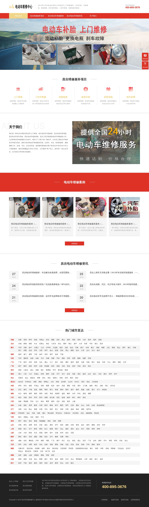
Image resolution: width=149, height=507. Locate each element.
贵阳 (19, 370)
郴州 (68, 393)
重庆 (12, 347)
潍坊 (51, 425)
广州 (19, 362)
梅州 (77, 362)
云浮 (124, 362)
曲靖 (25, 459)
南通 (46, 397)
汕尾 (82, 362)
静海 (93, 444)
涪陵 (25, 347)
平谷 (90, 343)
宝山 (61, 429)
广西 (12, 366)
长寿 (87, 347)
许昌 (73, 385)
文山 (72, 459)
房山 (59, 343)
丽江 (46, 459)
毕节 (54, 370)
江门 (51, 362)
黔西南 (48, 370)
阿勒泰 (113, 448)
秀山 (67, 350)
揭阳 (119, 362)
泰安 (61, 425)
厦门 (25, 354)
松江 (82, 429)
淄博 (30, 425)
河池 (78, 366)
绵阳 (47, 440)
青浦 (87, 429)
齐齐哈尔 (28, 382)
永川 (93, 350)
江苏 (12, 397)
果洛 (49, 421)
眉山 (78, 440)
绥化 (88, 382)
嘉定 (67, 429)
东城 (19, 343)
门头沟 (53, 343)
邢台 (43, 378)
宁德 (61, 354)
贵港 (58, 366)
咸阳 (35, 436)
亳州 (89, 339)
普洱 (51, 459)
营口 (56, 409)
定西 (73, 358)
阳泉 (30, 433)
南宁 (19, 366)
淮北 (47, 339)
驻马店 (112, 385)
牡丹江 (77, 382)
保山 (35, 459)
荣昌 (113, 347)
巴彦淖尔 (67, 413)
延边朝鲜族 (100, 405)
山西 (12, 433)
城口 (129, 347)
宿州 (78, 339)
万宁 (58, 374)
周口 (106, 385)
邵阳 (40, 393)
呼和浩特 (21, 413)
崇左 (89, 366)
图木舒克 (28, 451)
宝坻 (77, 444)
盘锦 (72, 409)
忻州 (61, 433)
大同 (25, 433)
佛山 (46, 362)
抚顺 (35, 409)
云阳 (40, 350)
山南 (30, 455)
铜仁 (42, 370)
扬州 (68, 397)
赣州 (52, 401)
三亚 (25, 374)
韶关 (25, 362)
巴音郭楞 (63, 448)
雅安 (99, 440)
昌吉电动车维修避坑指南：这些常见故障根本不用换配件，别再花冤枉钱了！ (47, 295)
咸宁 (72, 389)
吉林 (12, 405)
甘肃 (12, 358)
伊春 (57, 382)
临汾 (67, 433)
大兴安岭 (95, 382)
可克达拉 (121, 448)
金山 (77, 429)
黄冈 (67, 389)
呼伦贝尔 (59, 413)
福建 (12, 354)
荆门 (51, 389)
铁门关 (47, 451)
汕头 (40, 362)
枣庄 (35, 425)
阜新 (61, 409)
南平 (51, 354)
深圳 (30, 362)
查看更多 (74, 243)
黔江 (82, 347)
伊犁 (101, 448)
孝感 (56, 389)
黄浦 (19, 429)
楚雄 (61, 459)
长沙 (19, 393)
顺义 (70, 343)
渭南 (40, 436)
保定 (49, 378)
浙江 (12, 463)
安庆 (58, 339)
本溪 (40, 409)
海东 (25, 421)
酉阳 (72, 350)
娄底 (84, 393)
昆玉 (53, 451)
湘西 (89, 393)
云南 (12, 459)
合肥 (19, 339)
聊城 (93, 425)
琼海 (42, 374)
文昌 (52, 374)
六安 (84, 339)
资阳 (110, 440)
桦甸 (51, 405)
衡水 (76, 378)
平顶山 (36, 385)
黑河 (82, 382)
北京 (12, 343)
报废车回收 (115, 500)
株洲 (25, 393)
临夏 (84, 358)
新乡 (52, 385)
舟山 (61, 463)
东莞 (103, 362)
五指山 (36, 374)
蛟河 (46, 405)
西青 (56, 444)
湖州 (40, 463)
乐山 (68, 440)
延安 (46, 436)
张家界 (57, 393)
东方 (63, 374)
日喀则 (36, 455)
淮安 (58, 397)
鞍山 (30, 409)
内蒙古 (13, 413)
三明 (35, 354)
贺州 (73, 366)
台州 (67, 463)
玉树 (54, 421)
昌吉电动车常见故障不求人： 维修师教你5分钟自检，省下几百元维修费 (115, 295)
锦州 (51, 409)
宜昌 (35, 389)
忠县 (30, 350)
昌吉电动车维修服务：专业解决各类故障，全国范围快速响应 (47, 272)
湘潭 (30, 393)
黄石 (25, 389)
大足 (108, 347)
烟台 (46, 425)
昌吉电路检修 (13, 485)
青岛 (25, 425)
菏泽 (103, 425)
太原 (19, 433)
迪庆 (101, 459)
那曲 (42, 455)
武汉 (19, 389)
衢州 (56, 463)
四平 (67, 405)
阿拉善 (96, 413)
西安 (19, 436)
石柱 (61, 350)
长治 (35, 433)
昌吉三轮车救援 (28, 481)
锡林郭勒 (89, 413)
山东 (12, 425)
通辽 (43, 413)
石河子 (128, 448)
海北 (30, 421)
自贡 (25, 440)
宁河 (87, 444)
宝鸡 (30, 436)
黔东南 (60, 370)
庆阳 (68, 358)
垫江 (19, 350)
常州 (35, 397)
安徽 (12, 339)
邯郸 (38, 378)
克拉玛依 (30, 448)
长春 (19, 405)
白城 (93, 405)
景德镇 (26, 401)
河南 (12, 385)
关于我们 (93, 15)
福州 (19, 354)
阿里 (47, 455)
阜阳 (73, 339)
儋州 (47, 374)
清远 (98, 362)
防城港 (47, 366)
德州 (87, 425)
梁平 (123, 347)
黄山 (63, 339)
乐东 (99, 374)
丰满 (40, 405)
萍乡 (31, 401)
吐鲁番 (37, 448)
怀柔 (85, 343)
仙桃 (87, 389)
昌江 (94, 374)
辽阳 (67, 409)
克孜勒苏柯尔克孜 (81, 448)
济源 (63, 385)
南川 (98, 350)
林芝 (52, 455)
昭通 (40, 459)
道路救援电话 (135, 500)
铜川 (25, 436)
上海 (12, 429)
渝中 (30, 347)
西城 (25, 343)
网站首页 (18, 15)
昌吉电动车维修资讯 (74, 15)
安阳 (42, 385)
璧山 (118, 347)
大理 (85, 459)
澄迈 (78, 374)
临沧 (56, 459)
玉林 (63, 366)
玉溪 (30, 459)
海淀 (47, 343)
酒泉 (63, 358)
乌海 (33, 413)
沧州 (66, 378)
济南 (19, 425)
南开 (35, 444)
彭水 (77, 350)
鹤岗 (40, 382)
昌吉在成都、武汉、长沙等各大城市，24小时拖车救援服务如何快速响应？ (115, 284)
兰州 (19, 358)
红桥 (46, 444)
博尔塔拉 (55, 448)
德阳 (42, 440)
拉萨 (19, 455)
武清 (72, 444)
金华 (51, 463)
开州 (35, 350)
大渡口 (36, 347)
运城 (56, 433)
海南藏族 (42, 421)
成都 (19, 440)
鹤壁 (47, 385)
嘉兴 (35, 463)
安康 (61, 436)
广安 (89, 440)
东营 (40, 425)
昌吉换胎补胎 (13, 490)
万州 (19, 347)
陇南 (78, 358)
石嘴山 (26, 417)
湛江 (56, 362)
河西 (30, 444)
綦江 (92, 347)
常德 (51, 393)
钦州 (52, 366)
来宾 (84, 366)
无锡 (25, 397)
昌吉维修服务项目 (37, 15)
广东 (12, 362)
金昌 (31, 358)
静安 (35, 429)
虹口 (46, 429)
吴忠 (31, 417)
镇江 (73, 397)
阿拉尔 (20, 451)
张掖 (52, 358)
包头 (28, 413)
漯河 (78, 385)
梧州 (35, 366)
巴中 (105, 440)
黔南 (66, 370)
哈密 (43, 448)
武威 (47, 358)
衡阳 (35, 393)
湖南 (12, 393)
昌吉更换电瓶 (27, 485)
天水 (42, 358)
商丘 (96, 385)
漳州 (46, 354)
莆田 (30, 354)
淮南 (35, 339)
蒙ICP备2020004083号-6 (65, 500)
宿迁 (84, 397)
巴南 (76, 347)
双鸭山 (46, 382)
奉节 (46, 350)
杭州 (19, 463)
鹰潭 (47, 401)
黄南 (35, 421)
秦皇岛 (32, 378)
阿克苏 (71, 448)
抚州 (68, 401)
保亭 (110, 374)
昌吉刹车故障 (27, 490)
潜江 (93, 389)
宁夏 (12, 417)
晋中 (51, 433)
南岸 (61, 347)
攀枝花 (31, 440)
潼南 (97, 347)
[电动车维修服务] (20, 8)
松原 (87, 405)
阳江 (93, 362)
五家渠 (35, 451)
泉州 (40, 354)
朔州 (46, 433)
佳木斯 (63, 382)
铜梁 (102, 347)
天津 (12, 444)
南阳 (90, 385)
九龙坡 (55, 347)
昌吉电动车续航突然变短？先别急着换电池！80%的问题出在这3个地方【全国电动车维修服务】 (47, 284)
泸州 (37, 440)
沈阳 (19, 409)
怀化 (78, 393)
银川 (19, 417)
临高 (84, 374)
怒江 (96, 459)
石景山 (41, 343)
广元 (52, 440)
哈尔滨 (20, 382)
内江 (63, 440)
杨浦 (51, 429)
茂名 (61, 362)
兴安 (82, 413)
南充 (73, 440)
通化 (77, 405)
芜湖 (25, 339)
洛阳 (30, 385)
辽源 (72, 405)
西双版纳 (79, 459)
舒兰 (56, 405)
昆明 (19, 459)
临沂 (82, 425)
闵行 (56, 429)
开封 (25, 385)
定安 (68, 374)
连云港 (52, 397)
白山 (82, 405)
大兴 (80, 343)
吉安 (58, 401)
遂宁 (58, 440)
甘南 (89, 358)
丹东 (46, 409)
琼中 (115, 374)
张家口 (55, 378)
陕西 (12, 436)
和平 (19, 444)
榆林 (56, 436)
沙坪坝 (48, 347)
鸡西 (34, 382)
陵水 (105, 374)
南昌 (19, 401)
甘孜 (120, 440)
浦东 (72, 429)
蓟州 (98, 444)
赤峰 (38, 413)
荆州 (61, 389)
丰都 (134, 347)
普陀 (40, 429)
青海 (12, 421)
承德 (61, 378)
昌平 (75, 343)
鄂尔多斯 (51, 413)
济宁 (56, 425)
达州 (94, 440)
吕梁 (72, 433)
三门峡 (85, 385)
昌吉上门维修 (13, 481)
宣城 (99, 339)
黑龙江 (13, 382)
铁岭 (77, 409)
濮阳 (68, 385)
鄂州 (46, 389)
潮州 (114, 362)
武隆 (25, 350)
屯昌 (73, 374)
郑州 (19, 385)
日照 (72, 425)
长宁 (30, 429)
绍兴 (46, 463)
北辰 (67, 444)
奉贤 (93, 429)
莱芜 (77, 425)
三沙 (30, 374)
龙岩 (56, 354)
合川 (87, 350)
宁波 (25, 463)
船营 (35, 405)
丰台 (35, 343)
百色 (68, 366)
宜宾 (84, 440)
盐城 (63, 397)
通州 (64, 343)
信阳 (101, 385)
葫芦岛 (88, 409)
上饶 (73, 401)
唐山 (26, 378)
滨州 (98, 425)
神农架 (104, 389)
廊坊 (71, 378)
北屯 (41, 451)
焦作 (58, 385)
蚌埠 (30, 339)
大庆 (52, 382)
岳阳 (46, 393)
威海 (67, 425)
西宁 (19, 421)
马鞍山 (41, 339)
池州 (94, 339)
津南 (61, 444)
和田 (96, 448)
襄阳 (40, 389)
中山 (108, 362)
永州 (73, 393)
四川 (12, 440)
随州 (77, 389)
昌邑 (25, 405)
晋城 (40, 433)
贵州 (12, 370)
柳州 (25, 366)
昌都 (25, 455)
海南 (12, 374)
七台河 (70, 382)
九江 (37, 401)
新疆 (12, 448)
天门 (98, 389)
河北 (12, 378)
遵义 (31, 370)
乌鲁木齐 (21, 448)
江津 (82, 350)
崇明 (98, 429)
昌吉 (48, 448)
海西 (59, 421)
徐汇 (25, 429)
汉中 (51, 436)
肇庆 (67, 362)
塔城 (107, 448)
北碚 (66, 347)
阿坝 (115, 440)
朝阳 (30, 343)
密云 (96, 343)
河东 (25, 444)
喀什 (91, 448)
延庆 (101, 343)
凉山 (126, 440)
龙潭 (30, 405)
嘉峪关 (26, 358)
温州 (30, 463)
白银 (37, 358)
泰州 (78, 397)
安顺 (37, 370)
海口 (19, 374)
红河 (67, 459)
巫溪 (56, 350)
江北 (42, 347)
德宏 (90, 459)
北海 (40, 366)
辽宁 (12, 409)
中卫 (42, 417)
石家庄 (20, 378)
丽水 (72, 463)
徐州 (30, 397)
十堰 (30, 389)
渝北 (71, 347)
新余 (42, 401)
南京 (19, 397)
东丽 (51, 444)
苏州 (40, 397)
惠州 (72, 362)
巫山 (51, 350)
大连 (25, 409)
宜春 (63, 401)
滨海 (82, 444)
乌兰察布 (75, 413)
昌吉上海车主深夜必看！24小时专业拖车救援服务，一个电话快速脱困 (115, 272)
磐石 (61, 405)
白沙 (89, 374)
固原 (37, 417)
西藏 (12, 455)
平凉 (58, 358)
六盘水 (26, 370)
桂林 (30, 366)
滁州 (68, 339)
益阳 (63, 393)
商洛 (67, 436)
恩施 (82, 389)
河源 (87, 362)
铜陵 (52, 339)
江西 (12, 401)
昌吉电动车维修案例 (56, 15)
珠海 (35, 362)
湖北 (12, 389)
